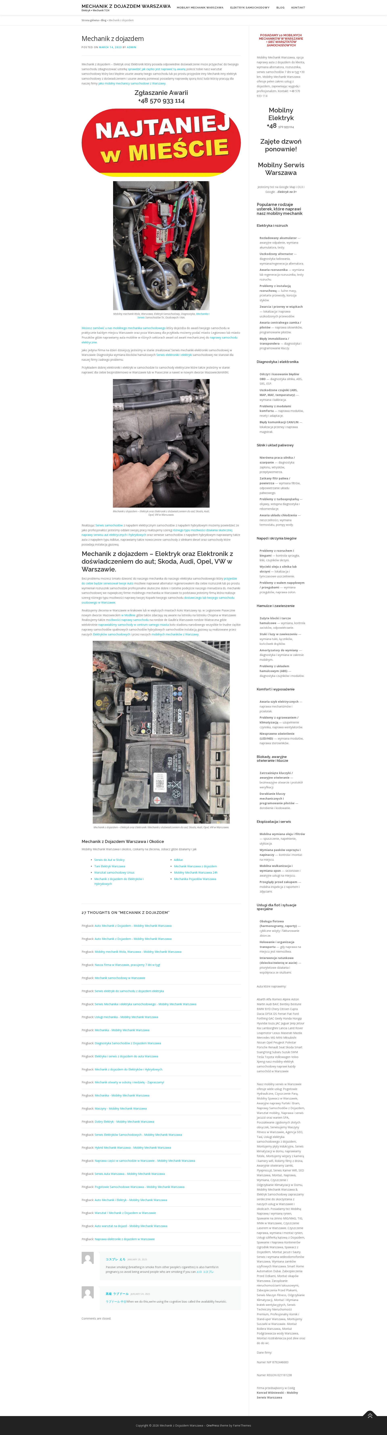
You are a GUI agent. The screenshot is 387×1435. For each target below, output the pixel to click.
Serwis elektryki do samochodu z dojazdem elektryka (129, 991)
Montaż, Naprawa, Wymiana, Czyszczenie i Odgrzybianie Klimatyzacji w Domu (279, 1180)
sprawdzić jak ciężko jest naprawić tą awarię (157, 69)
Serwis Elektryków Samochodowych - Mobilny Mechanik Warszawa (138, 1135)
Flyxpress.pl (264, 1170)
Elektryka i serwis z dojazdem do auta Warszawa (126, 1056)
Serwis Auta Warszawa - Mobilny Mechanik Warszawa (130, 1174)
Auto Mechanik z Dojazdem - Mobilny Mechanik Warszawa (133, 926)
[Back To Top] (370, 1416)
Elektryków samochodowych (111, 634)
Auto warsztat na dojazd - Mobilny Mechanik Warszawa (131, 1226)
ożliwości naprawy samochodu (129, 620)
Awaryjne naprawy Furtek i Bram (278, 1103)
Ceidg (291, 1388)
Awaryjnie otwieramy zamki (275, 1165)
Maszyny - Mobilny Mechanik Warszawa (121, 1108)
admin (131, 47)
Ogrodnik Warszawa (270, 1247)
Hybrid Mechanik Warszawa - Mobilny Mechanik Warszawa (133, 1147)
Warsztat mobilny (268, 1113)
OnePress (212, 1425)
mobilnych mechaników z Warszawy (175, 634)
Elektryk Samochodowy (250, 7)
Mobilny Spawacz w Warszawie (277, 1098)
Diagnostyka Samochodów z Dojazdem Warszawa (128, 1043)
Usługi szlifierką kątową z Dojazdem (280, 1237)
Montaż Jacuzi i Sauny (286, 1252)
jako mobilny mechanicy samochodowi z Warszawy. (132, 83)
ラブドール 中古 (116, 1301)
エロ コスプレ (205, 1272)
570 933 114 (167, 100)
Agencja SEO (294, 1132)
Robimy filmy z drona (288, 1161)
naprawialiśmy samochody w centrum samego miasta (134, 625)
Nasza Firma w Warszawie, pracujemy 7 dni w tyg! (127, 965)
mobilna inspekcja (271, 887)
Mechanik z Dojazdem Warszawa (126, 6)
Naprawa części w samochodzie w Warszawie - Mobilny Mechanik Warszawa (145, 1161)
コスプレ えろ (116, 1259)
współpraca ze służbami (275, 972)
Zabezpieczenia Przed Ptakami (277, 1290)
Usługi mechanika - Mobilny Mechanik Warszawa (126, 1017)
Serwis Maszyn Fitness (271, 1295)
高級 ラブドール (117, 1294)
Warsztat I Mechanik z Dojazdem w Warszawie (125, 1213)
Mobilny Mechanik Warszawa (200, 7)
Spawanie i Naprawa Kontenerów (278, 1242)
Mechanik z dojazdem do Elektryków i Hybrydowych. (129, 1069)
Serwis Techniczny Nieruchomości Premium (276, 1309)
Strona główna (90, 20)
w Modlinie (128, 615)
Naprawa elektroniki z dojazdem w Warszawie (125, 1239)
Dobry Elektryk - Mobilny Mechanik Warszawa (124, 1121)
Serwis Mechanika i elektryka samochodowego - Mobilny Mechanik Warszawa (145, 1004)
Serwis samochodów (109, 525)
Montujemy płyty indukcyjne (275, 1146)
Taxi (259, 1137)
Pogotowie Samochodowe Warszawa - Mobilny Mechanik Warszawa (139, 1187)
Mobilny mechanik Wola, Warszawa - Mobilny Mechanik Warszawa (138, 952)
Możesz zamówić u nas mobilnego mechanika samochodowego (124, 328)
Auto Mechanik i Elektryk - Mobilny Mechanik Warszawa (131, 1200)
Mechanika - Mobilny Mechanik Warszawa (122, 1030)
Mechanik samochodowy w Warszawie (120, 978)
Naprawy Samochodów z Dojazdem (280, 1108)
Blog (281, 7)
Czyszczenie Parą (286, 1093)
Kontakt (298, 7)
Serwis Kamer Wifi (285, 1170)
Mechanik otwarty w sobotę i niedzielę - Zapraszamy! (129, 1082)
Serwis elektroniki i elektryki (174, 355)
